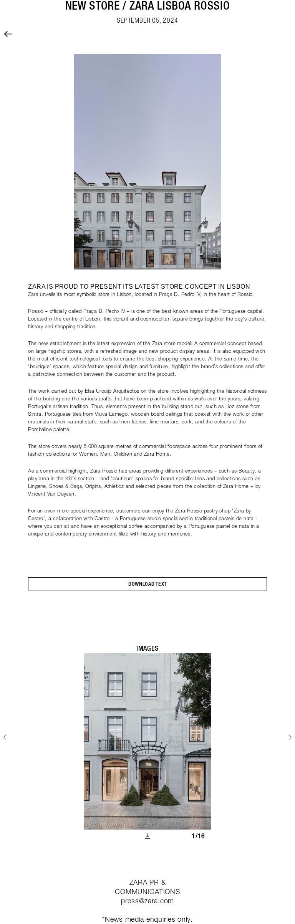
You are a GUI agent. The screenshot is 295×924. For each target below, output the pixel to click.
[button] (147, 583)
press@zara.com (147, 901)
